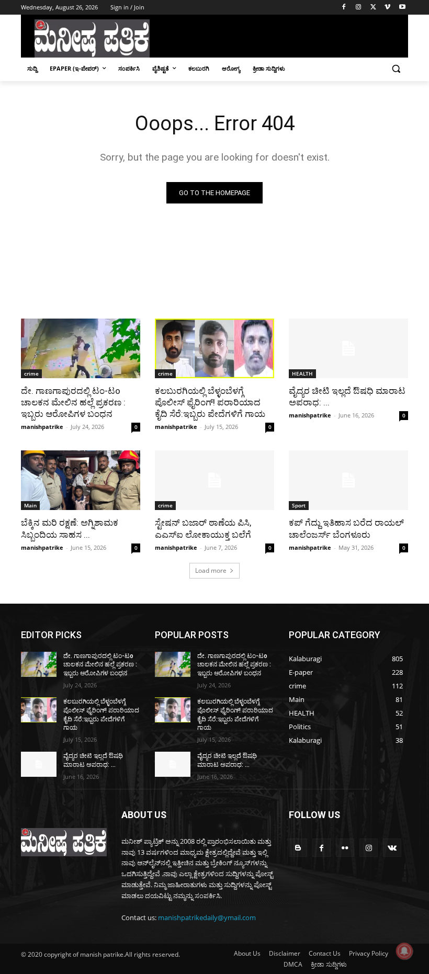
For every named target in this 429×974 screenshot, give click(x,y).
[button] (395, 68)
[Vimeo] (387, 8)
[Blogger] (298, 848)
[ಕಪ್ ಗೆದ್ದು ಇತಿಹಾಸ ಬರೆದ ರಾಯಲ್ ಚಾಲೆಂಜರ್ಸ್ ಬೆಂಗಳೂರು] (348, 480)
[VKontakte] (392, 848)
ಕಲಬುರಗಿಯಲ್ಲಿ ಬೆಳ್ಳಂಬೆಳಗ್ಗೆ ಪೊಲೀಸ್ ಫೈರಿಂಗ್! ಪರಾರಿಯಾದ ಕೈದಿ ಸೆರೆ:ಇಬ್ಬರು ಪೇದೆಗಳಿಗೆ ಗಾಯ (210, 402)
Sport (299, 505)
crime (31, 373)
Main (30, 505)
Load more (211, 570)
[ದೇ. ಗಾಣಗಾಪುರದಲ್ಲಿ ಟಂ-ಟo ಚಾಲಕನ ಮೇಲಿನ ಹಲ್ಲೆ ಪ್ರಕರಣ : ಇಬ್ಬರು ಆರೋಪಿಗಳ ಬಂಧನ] (80, 348)
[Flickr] (345, 848)
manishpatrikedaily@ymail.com (207, 917)
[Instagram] (359, 8)
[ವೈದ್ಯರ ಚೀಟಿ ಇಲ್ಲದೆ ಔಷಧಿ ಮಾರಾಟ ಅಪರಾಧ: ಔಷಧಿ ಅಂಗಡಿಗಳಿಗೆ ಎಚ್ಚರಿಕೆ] (348, 348)
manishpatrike (42, 427)
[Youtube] (402, 8)
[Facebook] (344, 8)
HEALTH (302, 373)
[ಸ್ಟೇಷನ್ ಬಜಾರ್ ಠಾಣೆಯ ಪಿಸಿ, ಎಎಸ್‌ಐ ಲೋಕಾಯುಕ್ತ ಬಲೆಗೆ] (214, 480)
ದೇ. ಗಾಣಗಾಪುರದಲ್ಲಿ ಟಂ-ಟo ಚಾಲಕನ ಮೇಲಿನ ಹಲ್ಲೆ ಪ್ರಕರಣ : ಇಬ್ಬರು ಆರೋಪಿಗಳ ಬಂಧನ (73, 402)
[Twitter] (373, 8)
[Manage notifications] (404, 951)
